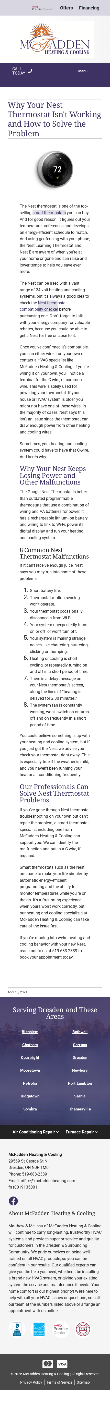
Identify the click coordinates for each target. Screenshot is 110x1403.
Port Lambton (80, 1083)
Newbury (80, 1070)
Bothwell (80, 1032)
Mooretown (30, 1070)
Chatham (30, 1045)
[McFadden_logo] (55, 22)
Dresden (80, 1057)
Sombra (30, 1109)
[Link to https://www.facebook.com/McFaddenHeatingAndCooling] (13, 1200)
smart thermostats (49, 212)
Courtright (30, 1057)
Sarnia (79, 1096)
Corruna (80, 1045)
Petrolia (30, 1083)
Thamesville (80, 1109)
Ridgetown (30, 1096)
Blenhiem (30, 1032)
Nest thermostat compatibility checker (43, 306)
